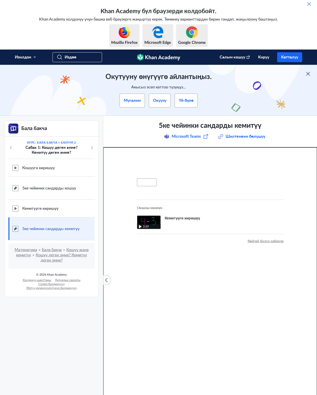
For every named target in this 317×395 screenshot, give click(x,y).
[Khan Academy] (158, 57)
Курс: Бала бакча (42, 142)
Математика (26, 250)
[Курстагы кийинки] (92, 148)
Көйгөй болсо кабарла (266, 241)
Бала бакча (52, 250)
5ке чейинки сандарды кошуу (49, 188)
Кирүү (263, 57)
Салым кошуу (232, 57)
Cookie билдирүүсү (51, 284)
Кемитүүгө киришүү (40, 209)
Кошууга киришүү (38, 168)
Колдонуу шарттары (37, 280)
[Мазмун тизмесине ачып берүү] (107, 280)
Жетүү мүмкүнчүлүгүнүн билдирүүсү (51, 288)
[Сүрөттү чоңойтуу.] (210, 163)
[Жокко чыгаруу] (309, 4)
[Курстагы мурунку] (11, 148)
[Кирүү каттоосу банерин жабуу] (308, 74)
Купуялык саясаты (67, 280)
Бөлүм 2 (68, 142)
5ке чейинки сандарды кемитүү (50, 229)
